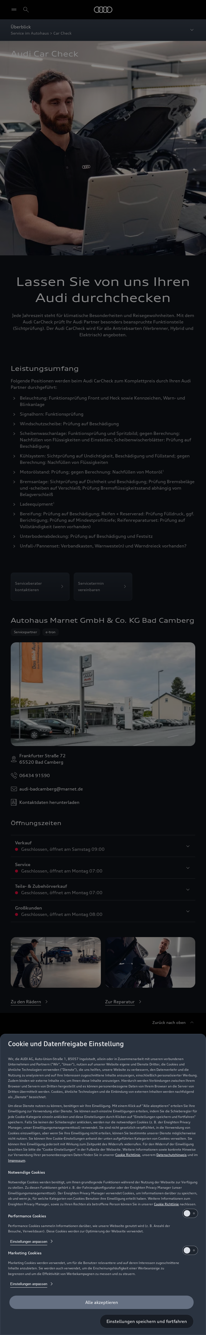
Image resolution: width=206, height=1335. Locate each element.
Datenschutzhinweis (171, 1155)
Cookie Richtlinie (127, 1155)
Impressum (16, 1160)
